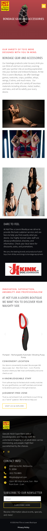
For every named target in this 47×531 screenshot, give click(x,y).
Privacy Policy (23, 527)
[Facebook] (4, 451)
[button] (44, 6)
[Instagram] (9, 451)
